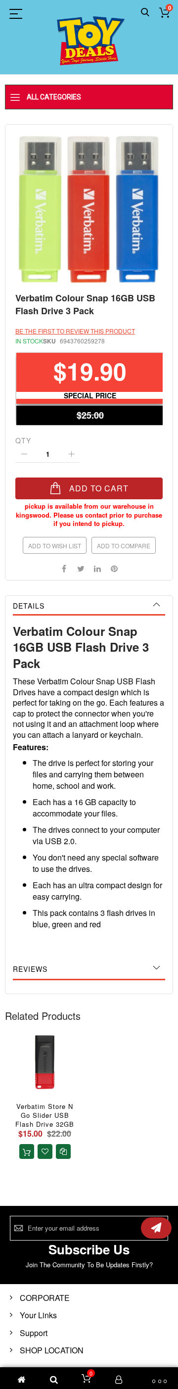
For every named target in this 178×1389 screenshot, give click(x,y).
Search (145, 12)
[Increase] (71, 454)
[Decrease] (24, 454)
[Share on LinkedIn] (97, 568)
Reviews (30, 969)
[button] (45, 1151)
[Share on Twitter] (81, 568)
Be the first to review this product (75, 331)
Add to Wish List (54, 545)
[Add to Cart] (26, 1151)
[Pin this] (114, 568)
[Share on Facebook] (64, 568)
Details (28, 606)
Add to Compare (123, 545)
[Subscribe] (156, 1228)
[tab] (89, 606)
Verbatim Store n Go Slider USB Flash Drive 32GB (44, 1115)
